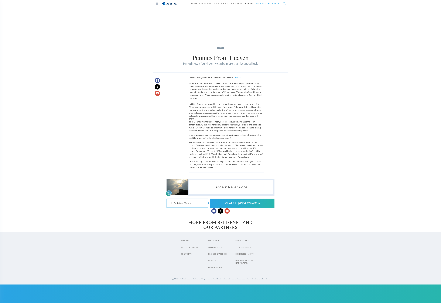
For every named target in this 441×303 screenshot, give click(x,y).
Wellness (221, 3)
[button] (284, 3)
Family (248, 3)
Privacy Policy (242, 241)
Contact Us (186, 254)
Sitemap (212, 260)
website (238, 77)
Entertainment (236, 3)
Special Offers (273, 3)
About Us (185, 241)
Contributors (215, 247)
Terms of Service (243, 247)
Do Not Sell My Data (244, 254)
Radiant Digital (215, 267)
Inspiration (195, 3)
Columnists (213, 241)
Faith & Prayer (206, 3)
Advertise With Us (189, 247)
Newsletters (261, 3)
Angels (220, 47)
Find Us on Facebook (217, 254)
